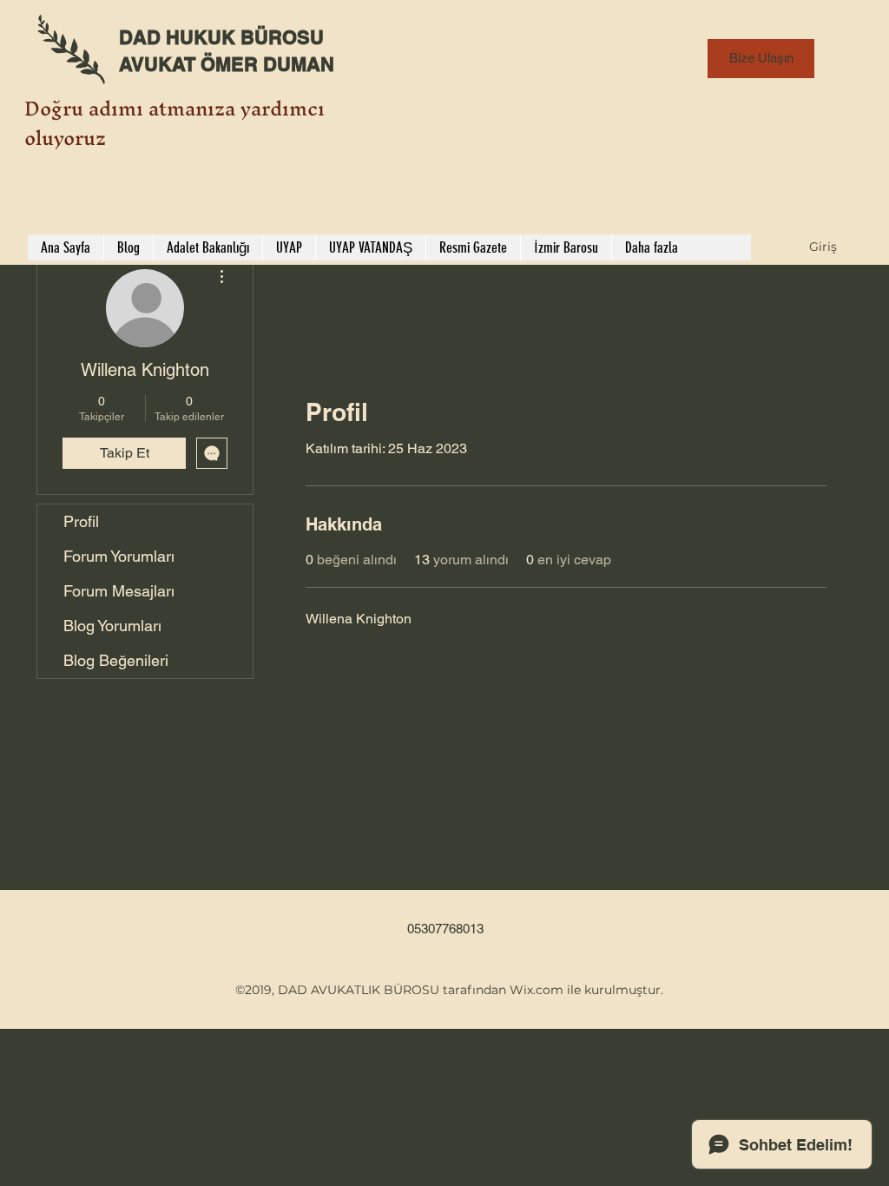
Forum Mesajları (119, 591)
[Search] (851, 133)
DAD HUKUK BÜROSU (221, 37)
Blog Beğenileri (115, 660)
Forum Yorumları (119, 556)
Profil (81, 521)
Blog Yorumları (112, 625)
